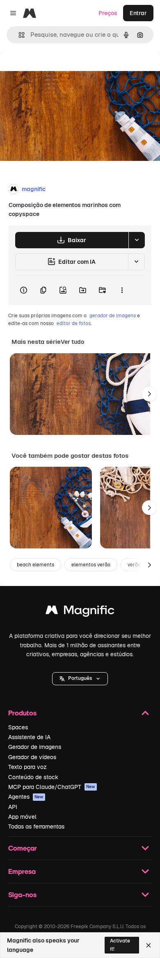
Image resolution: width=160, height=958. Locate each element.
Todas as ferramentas (36, 826)
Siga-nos (22, 894)
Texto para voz (27, 767)
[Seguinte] (149, 394)
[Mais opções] (122, 290)
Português (80, 678)
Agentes (25, 796)
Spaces (18, 727)
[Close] (148, 945)
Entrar (138, 13)
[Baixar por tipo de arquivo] (136, 240)
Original (52, 70)
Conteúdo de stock (33, 777)
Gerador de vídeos (32, 757)
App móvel (22, 816)
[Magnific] (80, 612)
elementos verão (90, 564)
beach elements (35, 564)
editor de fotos (74, 323)
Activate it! (120, 945)
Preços (107, 13)
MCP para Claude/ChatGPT (51, 787)
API (12, 807)
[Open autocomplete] (18, 35)
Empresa (22, 871)
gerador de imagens (112, 315)
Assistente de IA (29, 737)
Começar (22, 848)
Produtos (22, 712)
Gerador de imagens (34, 747)
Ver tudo (72, 341)
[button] (80, 678)
